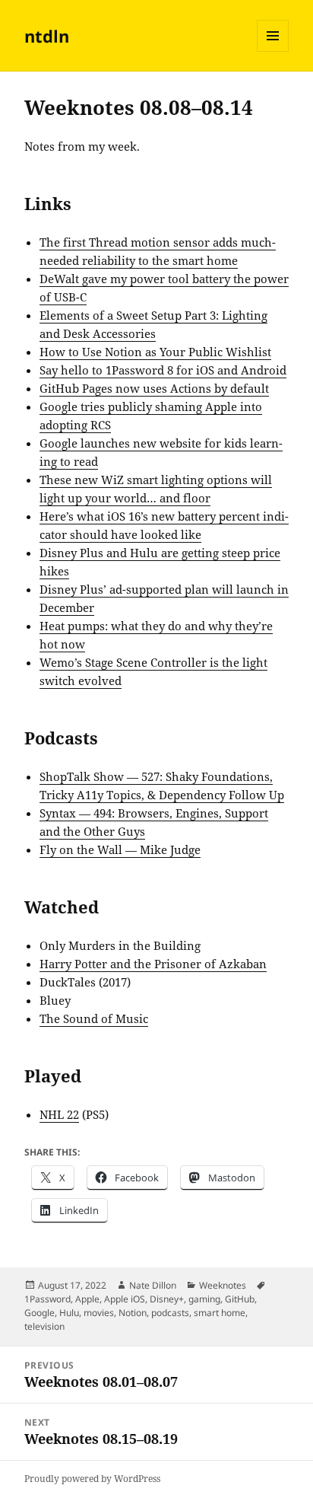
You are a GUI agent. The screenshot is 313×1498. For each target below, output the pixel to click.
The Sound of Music (94, 1018)
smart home (219, 1312)
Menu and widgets (273, 51)
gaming (204, 1298)
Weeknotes (222, 1285)
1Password (47, 1298)
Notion (133, 1312)
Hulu (69, 1312)
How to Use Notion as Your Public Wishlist (155, 351)
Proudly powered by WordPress (92, 1478)
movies (99, 1312)
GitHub (240, 1298)
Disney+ (167, 1298)
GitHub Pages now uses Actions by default (154, 388)
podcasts (170, 1312)
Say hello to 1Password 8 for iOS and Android (163, 370)
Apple (87, 1298)
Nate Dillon (152, 1285)
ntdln (46, 35)
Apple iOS (124, 1298)
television (44, 1326)
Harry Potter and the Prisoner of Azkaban (153, 963)
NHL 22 (59, 1114)
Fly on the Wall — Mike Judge (120, 849)
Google (39, 1312)
